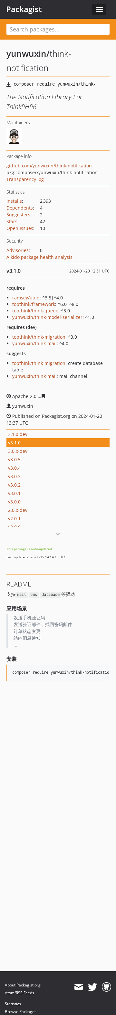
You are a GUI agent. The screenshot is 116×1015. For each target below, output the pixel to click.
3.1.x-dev (17, 434)
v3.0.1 (14, 493)
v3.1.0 (14, 443)
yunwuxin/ (28, 53)
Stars (11, 221)
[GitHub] (106, 987)
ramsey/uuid (26, 298)
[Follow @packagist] (92, 987)
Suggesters (18, 214)
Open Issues (19, 228)
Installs (14, 201)
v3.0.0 (14, 502)
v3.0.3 (14, 476)
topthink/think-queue (35, 311)
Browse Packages (20, 1011)
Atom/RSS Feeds (19, 993)
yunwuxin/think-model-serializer (47, 317)
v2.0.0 (14, 527)
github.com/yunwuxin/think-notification (49, 166)
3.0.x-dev (17, 451)
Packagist (24, 9)
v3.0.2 (14, 485)
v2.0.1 (14, 518)
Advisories (17, 250)
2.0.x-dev (17, 510)
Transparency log (25, 179)
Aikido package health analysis (39, 257)
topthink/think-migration (38, 337)
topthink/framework (33, 304)
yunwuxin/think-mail (34, 343)
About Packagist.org (23, 985)
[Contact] (78, 987)
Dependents (19, 208)
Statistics (13, 1004)
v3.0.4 (14, 468)
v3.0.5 (14, 459)
